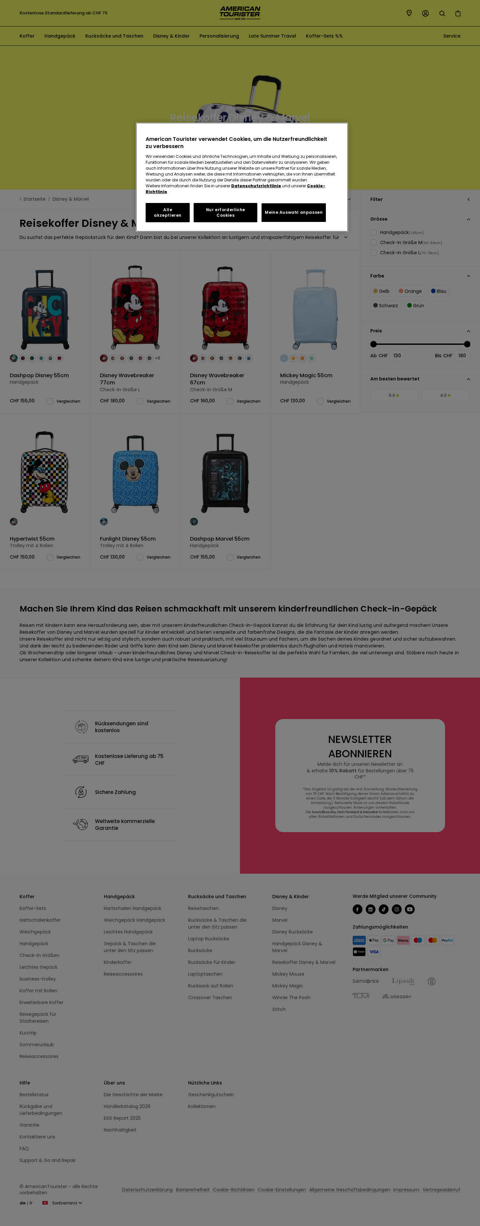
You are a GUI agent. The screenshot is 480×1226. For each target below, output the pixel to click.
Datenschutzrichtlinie (256, 186)
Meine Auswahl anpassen (294, 212)
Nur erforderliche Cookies (225, 212)
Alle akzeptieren (168, 212)
